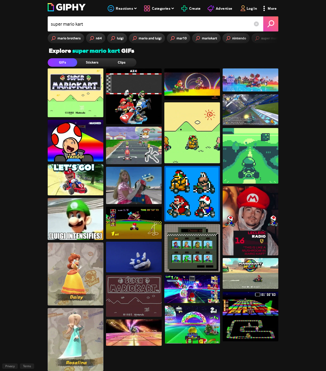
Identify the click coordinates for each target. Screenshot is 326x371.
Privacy (10, 366)
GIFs (62, 62)
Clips (122, 62)
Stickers (92, 62)
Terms (27, 366)
